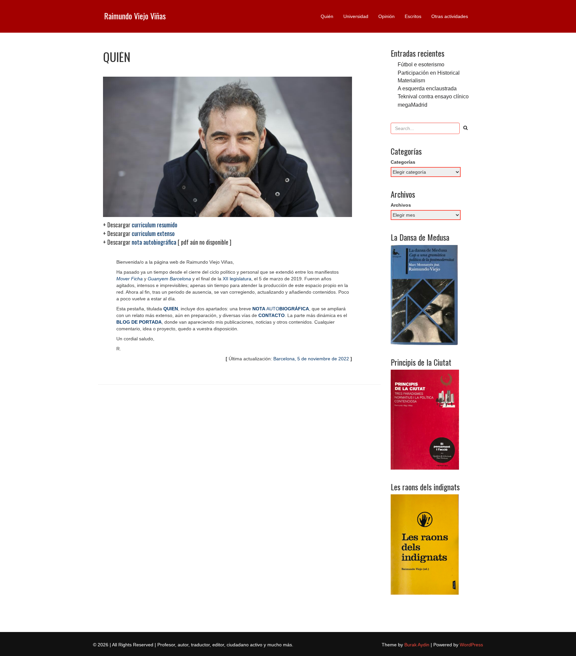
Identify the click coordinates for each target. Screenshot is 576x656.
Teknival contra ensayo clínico (433, 96)
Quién (327, 16)
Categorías (403, 162)
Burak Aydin (416, 644)
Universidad (355, 16)
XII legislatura (237, 278)
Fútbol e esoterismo (421, 64)
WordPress (471, 644)
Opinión (386, 16)
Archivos (401, 205)
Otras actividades (449, 16)
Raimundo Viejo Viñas (135, 16)
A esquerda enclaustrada (427, 88)
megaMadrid (412, 105)
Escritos (413, 16)
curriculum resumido (154, 224)
